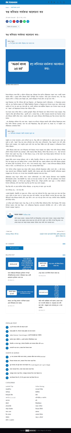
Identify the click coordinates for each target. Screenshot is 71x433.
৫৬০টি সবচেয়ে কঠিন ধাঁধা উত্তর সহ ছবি (19, 327)
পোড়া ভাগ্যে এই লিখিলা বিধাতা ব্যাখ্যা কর (49, 273)
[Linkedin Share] (17, 21)
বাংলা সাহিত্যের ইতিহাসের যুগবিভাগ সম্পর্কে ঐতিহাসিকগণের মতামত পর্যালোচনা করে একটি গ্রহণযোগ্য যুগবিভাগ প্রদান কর (19, 275)
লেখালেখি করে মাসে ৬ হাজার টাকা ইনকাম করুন (21, 348)
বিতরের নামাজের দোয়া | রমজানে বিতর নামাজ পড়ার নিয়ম (23, 361)
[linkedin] (54, 2)
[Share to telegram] (27, 21)
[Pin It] (14, 21)
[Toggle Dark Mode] (57, 2)
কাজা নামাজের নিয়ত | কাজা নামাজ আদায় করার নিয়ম (22, 369)
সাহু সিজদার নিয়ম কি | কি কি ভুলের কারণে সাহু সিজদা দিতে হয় (24, 377)
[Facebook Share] (7, 21)
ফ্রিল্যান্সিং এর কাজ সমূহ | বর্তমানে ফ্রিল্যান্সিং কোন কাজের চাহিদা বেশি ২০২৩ (26, 343)
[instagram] (51, 2)
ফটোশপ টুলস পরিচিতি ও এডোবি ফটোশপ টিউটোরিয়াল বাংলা (23, 339)
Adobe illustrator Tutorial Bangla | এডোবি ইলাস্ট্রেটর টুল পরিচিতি (25, 335)
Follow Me (26, 215)
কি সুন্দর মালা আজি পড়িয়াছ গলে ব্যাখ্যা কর (22, 43)
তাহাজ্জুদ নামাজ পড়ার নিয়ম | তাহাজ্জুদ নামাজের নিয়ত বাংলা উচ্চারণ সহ (26, 373)
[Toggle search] (60, 2)
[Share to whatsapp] (24, 21)
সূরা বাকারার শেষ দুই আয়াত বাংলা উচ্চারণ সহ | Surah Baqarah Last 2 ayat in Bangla (30, 365)
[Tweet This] (10, 21)
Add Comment (15, 248)
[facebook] (48, 2)
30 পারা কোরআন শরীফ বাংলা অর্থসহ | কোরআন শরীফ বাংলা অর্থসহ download (27, 357)
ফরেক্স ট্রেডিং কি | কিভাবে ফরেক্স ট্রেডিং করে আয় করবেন (22, 331)
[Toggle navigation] (63, 2)
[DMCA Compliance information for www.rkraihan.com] (30, 430)
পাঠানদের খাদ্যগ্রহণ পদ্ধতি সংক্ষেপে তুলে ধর (22, 133)
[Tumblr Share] (21, 21)
